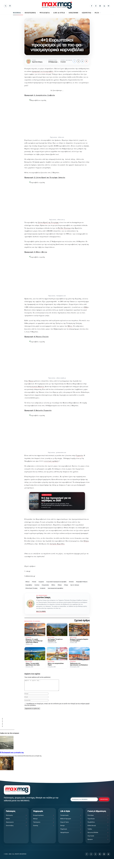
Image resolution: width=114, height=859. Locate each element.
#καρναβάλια (28, 585)
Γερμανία (79, 455)
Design (62, 825)
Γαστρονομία (64, 815)
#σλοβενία (42, 588)
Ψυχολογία (63, 829)
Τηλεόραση (36, 822)
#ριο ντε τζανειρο (74, 585)
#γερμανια (41, 581)
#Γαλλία (34, 581)
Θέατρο (35, 818)
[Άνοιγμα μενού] (10, 6)
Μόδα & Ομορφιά (65, 818)
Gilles (86, 307)
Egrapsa (90, 839)
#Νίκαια (60, 585)
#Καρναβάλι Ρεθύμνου (81, 581)
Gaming (35, 825)
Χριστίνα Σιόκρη (43, 597)
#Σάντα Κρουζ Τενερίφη (31, 588)
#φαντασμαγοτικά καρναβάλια (55, 588)
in (82, 61)
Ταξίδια (57, 35)
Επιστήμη (91, 815)
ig (99, 854)
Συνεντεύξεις (10, 825)
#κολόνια (37, 585)
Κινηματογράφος (38, 815)
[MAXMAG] (57, 5)
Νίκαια (31, 381)
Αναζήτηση (104, 799)
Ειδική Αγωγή (92, 825)
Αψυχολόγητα (64, 832)
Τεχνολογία (91, 818)
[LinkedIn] (104, 6)
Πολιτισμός (9, 815)
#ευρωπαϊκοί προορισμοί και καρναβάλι (56, 581)
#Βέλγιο (27, 581)
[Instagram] (100, 6)
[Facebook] (91, 6)
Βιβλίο (8, 818)
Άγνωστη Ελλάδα (93, 832)
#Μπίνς (53, 585)
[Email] (108, 6)
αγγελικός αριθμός (51, 461)
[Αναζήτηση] (5, 5)
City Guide (91, 836)
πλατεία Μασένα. (37, 386)
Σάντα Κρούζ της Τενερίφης (48, 222)
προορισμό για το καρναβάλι (42, 71)
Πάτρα (86, 541)
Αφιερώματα (10, 822)
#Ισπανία (71, 581)
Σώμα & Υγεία (64, 822)
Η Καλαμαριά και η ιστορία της (12, 752)
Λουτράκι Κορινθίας (57, 544)
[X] (96, 6)
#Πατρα (66, 585)
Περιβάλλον (91, 822)
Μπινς (70, 326)
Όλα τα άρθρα (41, 611)
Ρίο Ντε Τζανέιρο (64, 228)
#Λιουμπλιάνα (45, 585)
